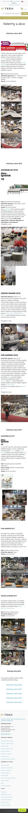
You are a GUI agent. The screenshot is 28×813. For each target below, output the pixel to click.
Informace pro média (6, 797)
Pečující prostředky (6, 770)
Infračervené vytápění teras (8, 778)
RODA (17, 313)
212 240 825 (7, 1)
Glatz (8, 377)
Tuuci (7, 608)
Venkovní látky (4, 775)
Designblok (7, 209)
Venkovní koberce (5, 773)
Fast (11, 381)
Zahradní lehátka (5, 751)
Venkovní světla (5, 780)
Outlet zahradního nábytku (8, 759)
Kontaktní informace (6, 794)
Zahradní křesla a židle (7, 748)
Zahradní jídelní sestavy (7, 741)
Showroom (3, 792)
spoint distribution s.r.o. (17, 811)
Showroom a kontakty (14, 4)
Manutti (12, 313)
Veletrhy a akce (5, 802)
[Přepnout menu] (2, 18)
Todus (12, 608)
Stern (20, 379)
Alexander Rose (9, 384)
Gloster (7, 313)
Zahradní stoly (4, 746)
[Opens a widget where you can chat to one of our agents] (22, 810)
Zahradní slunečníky (6, 754)
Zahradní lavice (5, 756)
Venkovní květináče (6, 785)
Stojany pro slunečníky (7, 767)
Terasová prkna (5, 765)
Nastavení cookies (5, 805)
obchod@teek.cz (16, 1)
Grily (2, 783)
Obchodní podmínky (6, 799)
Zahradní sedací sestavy (7, 743)
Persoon (3, 381)
